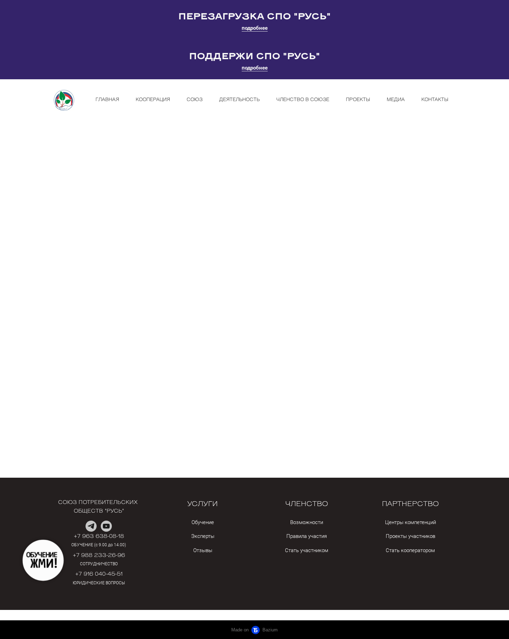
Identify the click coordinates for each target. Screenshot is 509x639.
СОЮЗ (195, 100)
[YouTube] (106, 526)
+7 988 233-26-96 (99, 555)
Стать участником (306, 550)
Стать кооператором (410, 550)
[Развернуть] (43, 560)
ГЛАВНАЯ (107, 100)
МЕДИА (396, 100)
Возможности (306, 522)
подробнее (255, 28)
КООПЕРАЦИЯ (153, 100)
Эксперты (202, 536)
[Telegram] (91, 526)
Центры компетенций (410, 522)
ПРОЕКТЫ (358, 100)
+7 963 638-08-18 (99, 536)
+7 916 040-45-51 (99, 574)
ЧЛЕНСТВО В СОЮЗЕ (302, 100)
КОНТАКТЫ (434, 100)
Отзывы (202, 550)
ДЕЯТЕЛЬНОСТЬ (239, 100)
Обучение (202, 522)
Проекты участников (410, 536)
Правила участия (306, 536)
